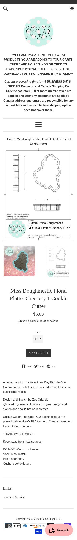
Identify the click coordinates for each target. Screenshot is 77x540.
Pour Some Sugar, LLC (48, 519)
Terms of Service (14, 497)
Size (38, 332)
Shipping (23, 320)
